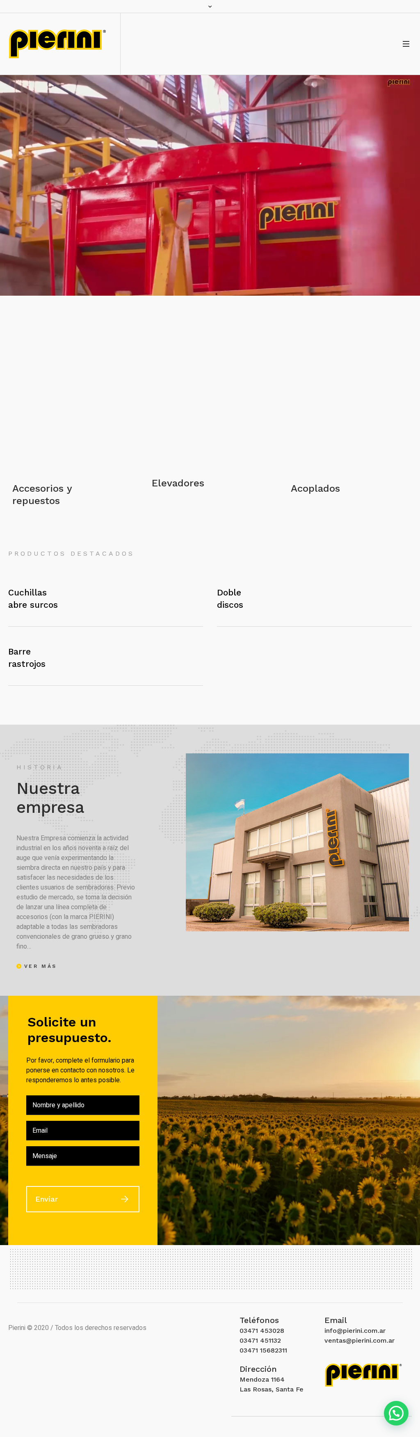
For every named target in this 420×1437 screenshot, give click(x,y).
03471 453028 (262, 1330)
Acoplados (315, 488)
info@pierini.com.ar (355, 1330)
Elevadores (178, 483)
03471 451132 (260, 1340)
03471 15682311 (263, 1350)
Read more (70, 403)
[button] (396, 1413)
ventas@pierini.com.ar (359, 1340)
